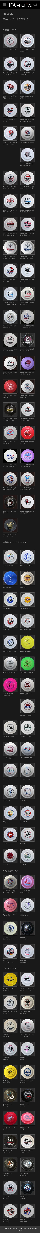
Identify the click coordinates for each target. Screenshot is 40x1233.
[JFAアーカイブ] (20, 5)
